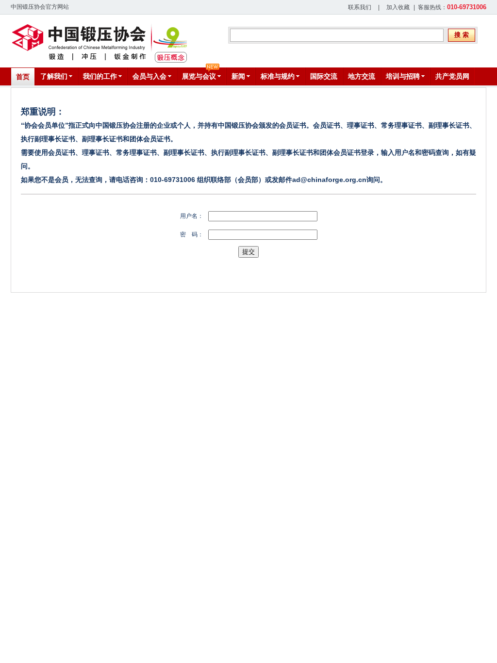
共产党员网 (452, 76)
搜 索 (461, 34)
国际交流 (323, 76)
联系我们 (359, 7)
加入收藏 (398, 7)
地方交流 (361, 76)
